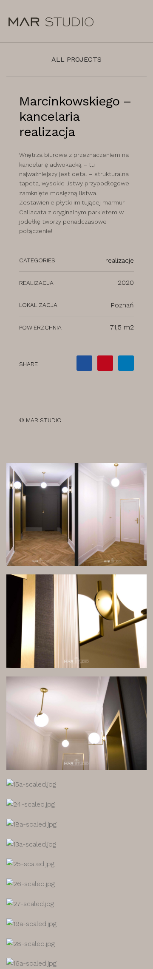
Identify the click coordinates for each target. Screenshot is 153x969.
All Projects (76, 59)
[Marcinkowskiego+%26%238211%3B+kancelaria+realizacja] (105, 363)
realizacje (119, 260)
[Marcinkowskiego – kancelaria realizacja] (84, 363)
